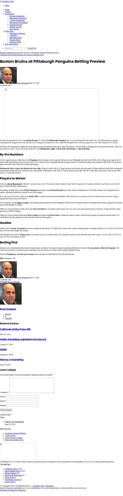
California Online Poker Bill (15, 329)
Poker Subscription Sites (14, 440)
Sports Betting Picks (36, 55)
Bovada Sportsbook (17, 16)
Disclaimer (50, 486)
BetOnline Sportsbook (18, 18)
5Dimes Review (16, 27)
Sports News (10, 482)
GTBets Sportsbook (17, 20)
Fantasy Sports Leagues (14, 438)
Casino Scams (10, 435)
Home (7, 10)
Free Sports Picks (11, 44)
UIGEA (3, 349)
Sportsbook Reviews (13, 480)
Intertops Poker (15, 42)
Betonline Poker (16, 38)
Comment (4, 392)
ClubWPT (13, 35)
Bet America (14, 29)
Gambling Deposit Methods (15, 433)
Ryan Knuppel (22, 83)
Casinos (8, 12)
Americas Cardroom (17, 33)
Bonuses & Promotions (13, 475)
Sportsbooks (9, 14)
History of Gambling (11, 359)
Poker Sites (9, 31)
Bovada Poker (15, 40)
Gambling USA (38, 486)
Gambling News (11, 53)
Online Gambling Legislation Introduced (23, 339)
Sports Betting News (20, 55)
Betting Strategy (11, 473)
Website (3, 405)
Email (3, 401)
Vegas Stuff (9, 477)
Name (3, 397)
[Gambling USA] (7, 1)
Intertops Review (16, 25)
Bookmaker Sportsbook (19, 23)
